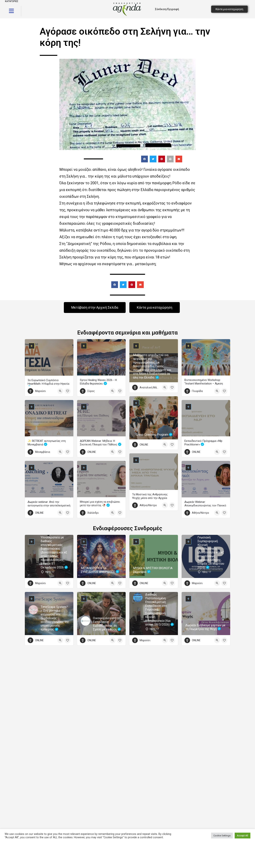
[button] (144, 159)
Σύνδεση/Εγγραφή (167, 9)
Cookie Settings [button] (222, 835)
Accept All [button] (242, 835)
